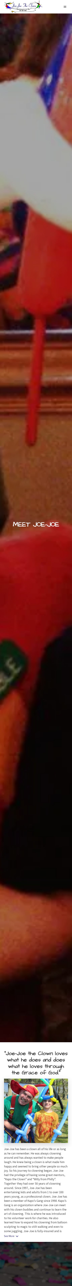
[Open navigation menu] (65, 7)
